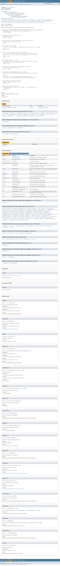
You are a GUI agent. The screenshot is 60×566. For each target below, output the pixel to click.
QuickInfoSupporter (12, 21)
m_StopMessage (18, 115)
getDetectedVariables (38, 210)
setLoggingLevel (15, 189)
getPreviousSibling (16, 213)
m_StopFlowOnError (10, 115)
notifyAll (25, 239)
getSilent (35, 213)
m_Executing (54, 113)
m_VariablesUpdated (40, 115)
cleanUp (38, 208)
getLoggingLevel (5, 251)
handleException (34, 214)
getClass (12, 239)
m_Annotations (5, 113)
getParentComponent (6, 213)
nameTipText (38, 215)
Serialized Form (4, 96)
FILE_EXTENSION (5, 133)
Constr (11, 4)
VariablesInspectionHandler (7, 22)
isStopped (33, 215)
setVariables (36, 217)
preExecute (4, 202)
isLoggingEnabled (11, 257)
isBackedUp (4, 215)
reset (32, 216)
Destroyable (24, 19)
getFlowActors (5, 211)
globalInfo (14, 175)
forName (55, 209)
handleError (27, 214)
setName (4, 217)
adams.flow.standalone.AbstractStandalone (19, 16)
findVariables (28, 209)
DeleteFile (4, 145)
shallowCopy (42, 217)
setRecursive (15, 194)
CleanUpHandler (18, 19)
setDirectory (15, 186)
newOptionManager (48, 225)
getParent (46, 211)
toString (11, 227)
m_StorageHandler (31, 115)
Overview (2, 1)
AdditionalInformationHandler (7, 19)
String (3, 159)
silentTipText (5, 218)
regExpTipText (15, 184)
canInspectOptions (22, 208)
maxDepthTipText (15, 180)
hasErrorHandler (42, 214)
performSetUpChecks (46, 215)
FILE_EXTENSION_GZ (14, 133)
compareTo (43, 208)
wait (29, 239)
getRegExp (14, 173)
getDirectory (15, 163)
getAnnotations (22, 210)
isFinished (22, 215)
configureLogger (49, 208)
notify (21, 239)
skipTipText (15, 218)
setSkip (18, 217)
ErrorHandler (30, 22)
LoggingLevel (22, 189)
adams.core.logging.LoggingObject (10, 12)
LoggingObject (31, 125)
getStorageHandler (14, 214)
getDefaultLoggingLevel (20, 225)
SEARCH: (45, 3)
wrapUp (26, 219)
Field (9, 4)
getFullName (28, 211)
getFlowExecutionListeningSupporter (17, 211)
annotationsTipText (6, 208)
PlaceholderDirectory (7, 163)
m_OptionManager (5, 121)
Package (6, 1)
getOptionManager (30, 225)
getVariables (21, 214)
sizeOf (10, 218)
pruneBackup (21, 216)
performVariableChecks (7, 216)
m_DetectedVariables (33, 113)
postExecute (15, 216)
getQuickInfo (15, 168)
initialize (4, 341)
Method (15, 4)
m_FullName (19, 114)
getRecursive (15, 171)
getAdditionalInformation (12, 210)
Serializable (36, 22)
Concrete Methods (24, 153)
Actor (27, 21)
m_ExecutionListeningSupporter (9, 114)
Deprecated (19, 1)
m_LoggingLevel (19, 127)
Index (23, 1)
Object (25, 237)
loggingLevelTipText (39, 225)
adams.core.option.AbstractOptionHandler (15, 14)
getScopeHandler (28, 213)
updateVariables (12, 219)
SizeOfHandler (33, 21)
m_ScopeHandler (42, 114)
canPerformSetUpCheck (31, 208)
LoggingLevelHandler (41, 19)
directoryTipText (16, 159)
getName (34, 211)
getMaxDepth (14, 165)
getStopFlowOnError (47, 213)
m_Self (47, 114)
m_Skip (3, 115)
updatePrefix (5, 219)
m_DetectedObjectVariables (22, 113)
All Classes (2, 3)
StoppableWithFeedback (46, 21)
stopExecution (22, 218)
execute (12, 209)
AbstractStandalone (9, 25)
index (56, 214)
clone (3, 239)
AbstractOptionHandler (33, 119)
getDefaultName (29, 210)
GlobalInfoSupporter (31, 19)
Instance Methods (14, 153)
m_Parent (36, 114)
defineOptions (15, 157)
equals (8, 209)
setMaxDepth (14, 191)
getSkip (40, 213)
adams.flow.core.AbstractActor (14, 15)
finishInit (12, 225)
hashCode (17, 239)
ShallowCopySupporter (21, 21)
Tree (15, 1)
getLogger (4, 257)
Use (13, 1)
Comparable (42, 22)
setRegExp (14, 196)
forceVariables (42, 209)
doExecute (14, 161)
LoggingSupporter (50, 19)
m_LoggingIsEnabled (11, 127)
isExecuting (16, 215)
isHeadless (27, 215)
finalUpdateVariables (19, 209)
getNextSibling (40, 211)
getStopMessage (5, 214)
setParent (9, 217)
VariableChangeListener (19, 22)
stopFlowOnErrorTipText (38, 218)
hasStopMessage (50, 214)
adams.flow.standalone (10, 7)
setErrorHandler (52, 216)
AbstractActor (29, 111)
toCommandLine (5, 227)
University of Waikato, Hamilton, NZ (13, 564)
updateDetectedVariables (49, 218)
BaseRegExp (4, 173)
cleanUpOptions (5, 225)
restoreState (37, 216)
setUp (31, 217)
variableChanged (20, 219)
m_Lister (31, 107)
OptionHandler (4, 21)
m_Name (31, 114)
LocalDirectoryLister (12, 107)
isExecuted (10, 215)
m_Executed (48, 113)
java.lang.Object (4, 11)
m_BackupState (12, 113)
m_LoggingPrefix (25, 114)
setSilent (14, 217)
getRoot (22, 213)
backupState (14, 208)
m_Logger (4, 127)
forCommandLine (49, 209)
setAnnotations (44, 216)
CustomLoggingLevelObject (18, 378)
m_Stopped (24, 115)
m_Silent (52, 114)
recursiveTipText (16, 182)
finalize (7, 239)
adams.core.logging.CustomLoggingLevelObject (15, 13)
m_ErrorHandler (42, 113)
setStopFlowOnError (25, 217)
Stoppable (38, 21)
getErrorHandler (47, 210)
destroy (4, 209)
